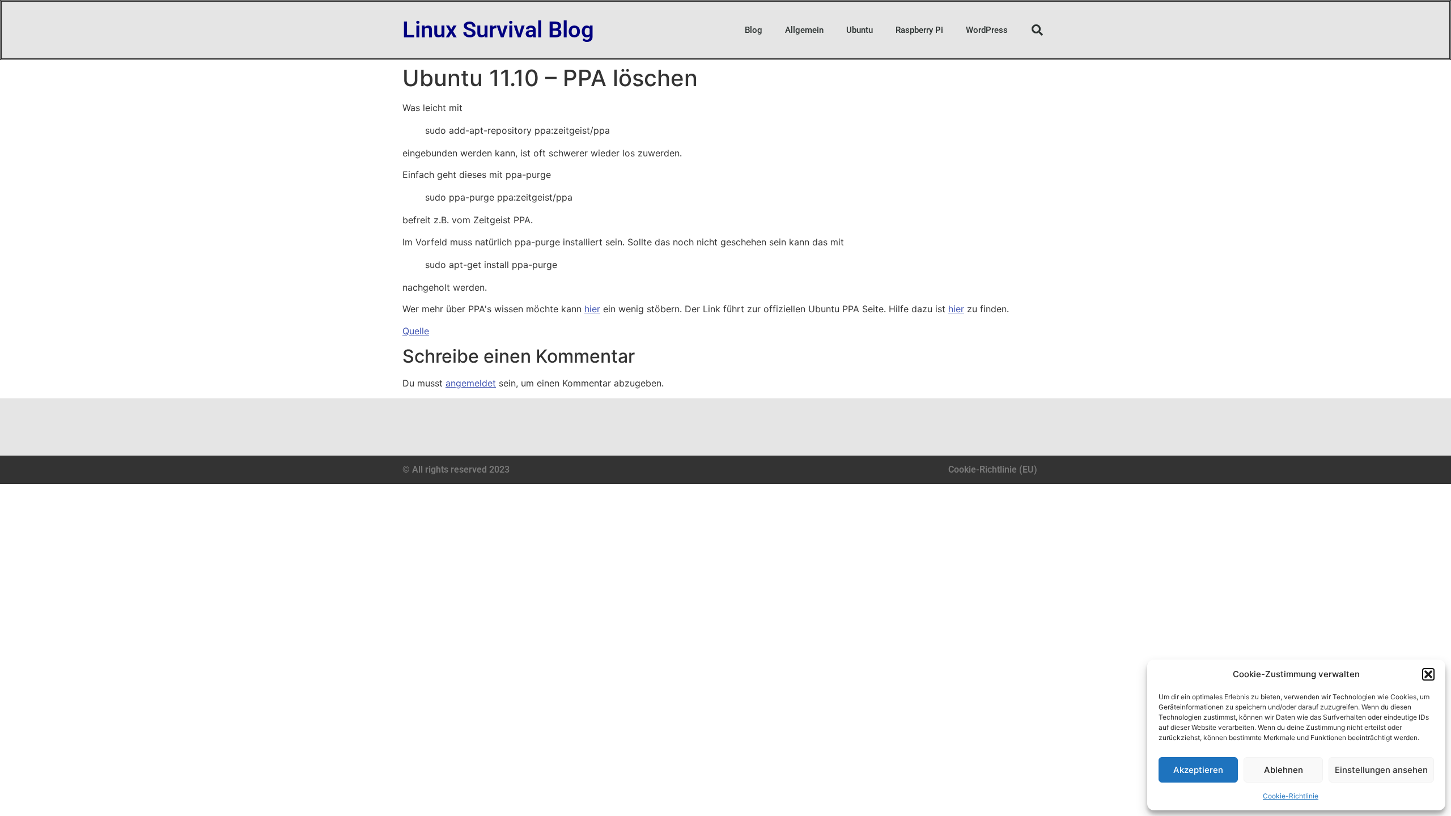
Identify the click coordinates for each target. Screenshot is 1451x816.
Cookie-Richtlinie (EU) (992, 469)
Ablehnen (1283, 769)
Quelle (415, 331)
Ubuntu (859, 30)
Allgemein (804, 30)
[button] (1428, 674)
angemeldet (471, 383)
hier (592, 308)
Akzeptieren (1198, 769)
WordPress (987, 30)
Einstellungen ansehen (1381, 769)
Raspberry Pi (919, 30)
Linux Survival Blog (498, 29)
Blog (753, 30)
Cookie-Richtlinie (1290, 796)
